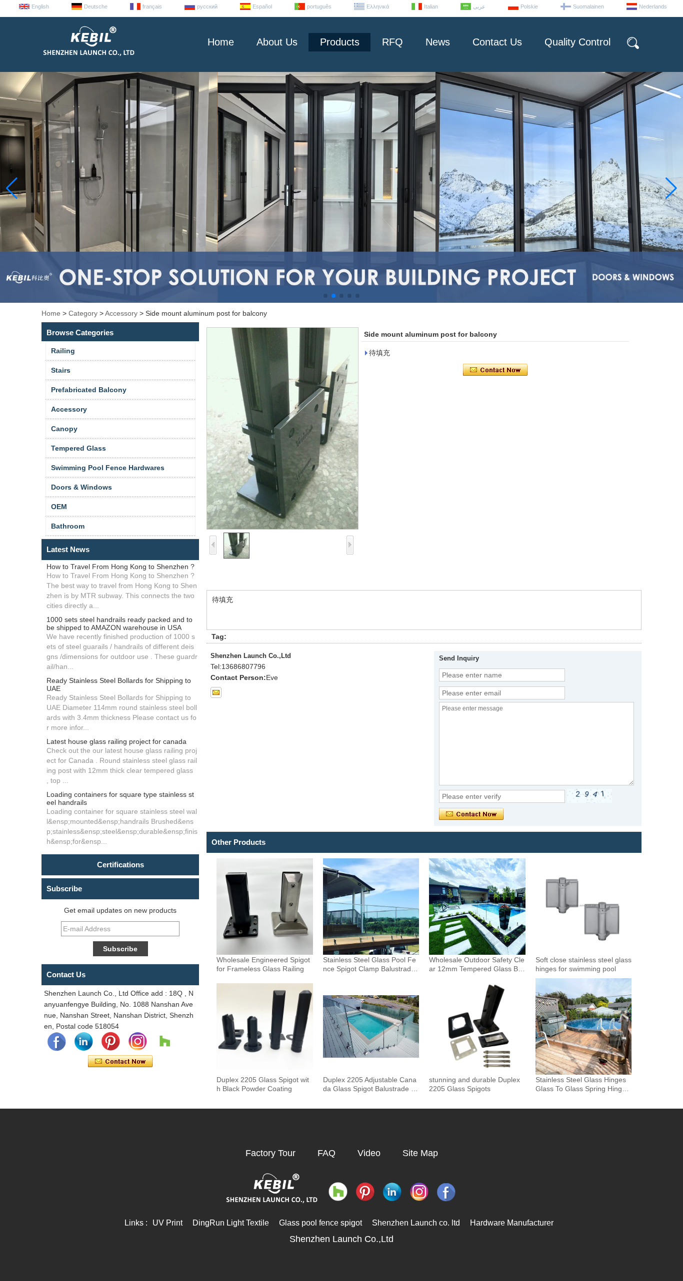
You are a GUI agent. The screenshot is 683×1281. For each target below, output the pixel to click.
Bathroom (67, 526)
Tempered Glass (78, 448)
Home (221, 41)
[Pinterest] (110, 1042)
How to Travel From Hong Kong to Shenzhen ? (120, 567)
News (438, 41)
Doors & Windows (81, 487)
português (319, 6)
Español (262, 6)
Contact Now (120, 1061)
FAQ (327, 1153)
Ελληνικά (377, 6)
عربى (479, 6)
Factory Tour (271, 1153)
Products (340, 41)
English (40, 6)
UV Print (167, 1223)
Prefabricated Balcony (88, 390)
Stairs (60, 370)
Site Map (420, 1153)
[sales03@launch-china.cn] (216, 692)
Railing (63, 351)
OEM (59, 507)
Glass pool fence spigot (320, 1223)
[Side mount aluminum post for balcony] (282, 428)
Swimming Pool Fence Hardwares (107, 468)
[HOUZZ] (164, 1042)
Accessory (121, 313)
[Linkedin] (84, 1042)
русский (207, 6)
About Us (277, 41)
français (152, 6)
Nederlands (653, 6)
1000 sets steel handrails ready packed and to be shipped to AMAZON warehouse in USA (119, 624)
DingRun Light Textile (230, 1223)
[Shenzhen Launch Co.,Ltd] (88, 60)
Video (369, 1153)
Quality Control (577, 41)
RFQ (392, 41)
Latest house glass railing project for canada (116, 741)
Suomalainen (588, 6)
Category (83, 313)
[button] (326, 296)
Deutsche (96, 6)
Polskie (529, 6)
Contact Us (497, 41)
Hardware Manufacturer (512, 1223)
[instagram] (138, 1042)
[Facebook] (56, 1042)
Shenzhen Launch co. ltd (416, 1223)
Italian (431, 6)
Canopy (64, 429)
